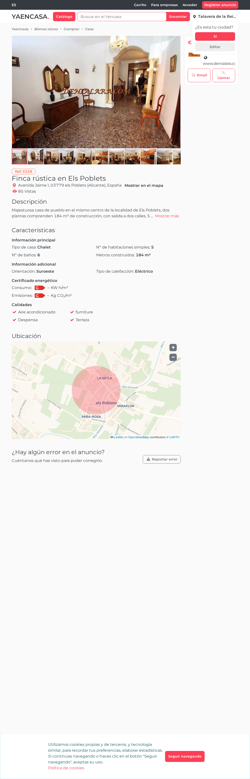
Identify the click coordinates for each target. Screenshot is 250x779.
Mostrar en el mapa (144, 185)
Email (202, 75)
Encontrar (178, 16)
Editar (215, 47)
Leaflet (118, 437)
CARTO (174, 437)
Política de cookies (66, 768)
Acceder (190, 5)
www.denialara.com (219, 63)
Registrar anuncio (220, 5)
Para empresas (164, 5)
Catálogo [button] (64, 16)
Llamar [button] (224, 78)
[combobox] (14, 5)
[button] (36, 156)
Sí (215, 36)
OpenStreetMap (138, 437)
